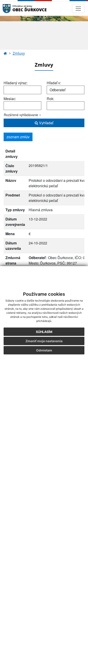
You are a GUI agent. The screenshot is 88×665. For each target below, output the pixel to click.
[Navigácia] (78, 8)
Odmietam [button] (44, 350)
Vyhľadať (45, 122)
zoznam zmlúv (18, 136)
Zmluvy (19, 53)
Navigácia (13, 8)
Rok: (50, 98)
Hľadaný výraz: (16, 82)
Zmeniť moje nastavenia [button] (44, 341)
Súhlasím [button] (44, 332)
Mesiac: (10, 98)
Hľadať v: (54, 82)
